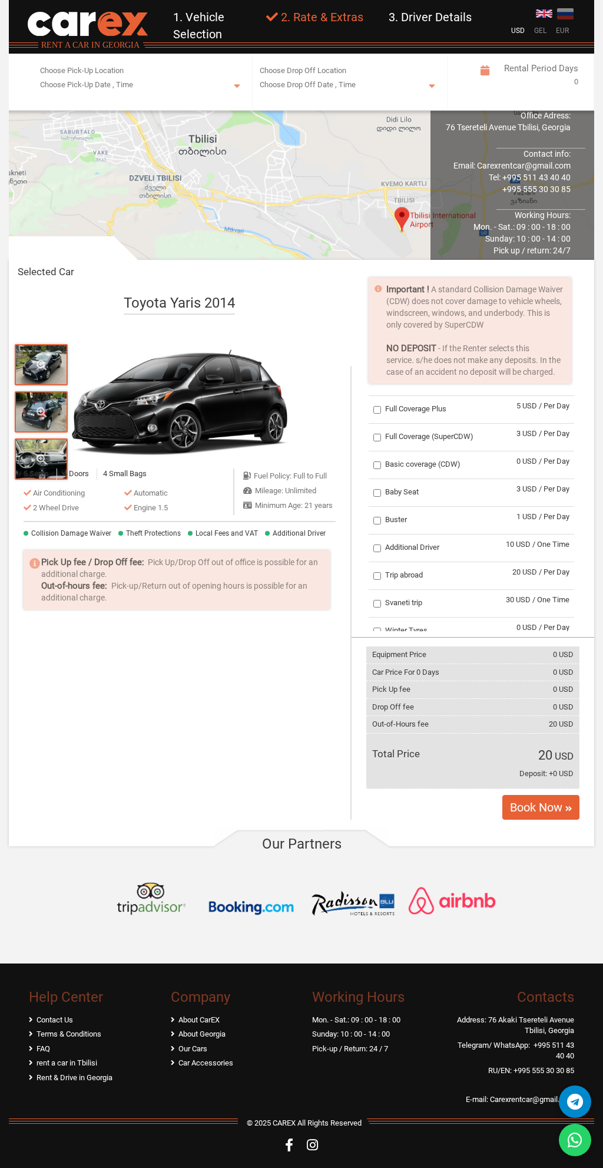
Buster (396, 519)
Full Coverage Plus (415, 408)
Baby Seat (402, 491)
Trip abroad (404, 574)
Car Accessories (205, 1062)
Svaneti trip (403, 602)
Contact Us (55, 1019)
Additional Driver (412, 547)
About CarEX (199, 1019)
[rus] (565, 12)
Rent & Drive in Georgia (74, 1077)
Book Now (537, 807)
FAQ (43, 1048)
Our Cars (192, 1048)
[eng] (544, 12)
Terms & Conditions (69, 1034)
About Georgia (202, 1034)
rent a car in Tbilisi (67, 1062)
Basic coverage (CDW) (422, 464)
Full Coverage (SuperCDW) (429, 436)
